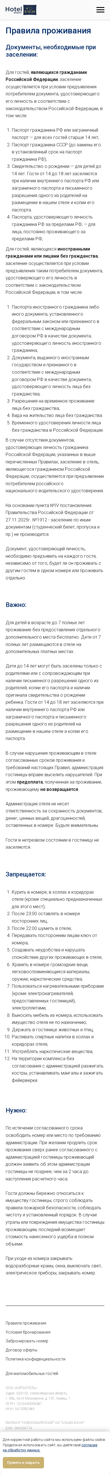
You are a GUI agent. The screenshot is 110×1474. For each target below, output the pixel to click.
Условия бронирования (28, 1332)
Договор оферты (21, 1350)
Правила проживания (26, 1323)
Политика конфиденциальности (35, 1359)
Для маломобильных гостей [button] (32, 1373)
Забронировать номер (27, 1341)
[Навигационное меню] (100, 10)
